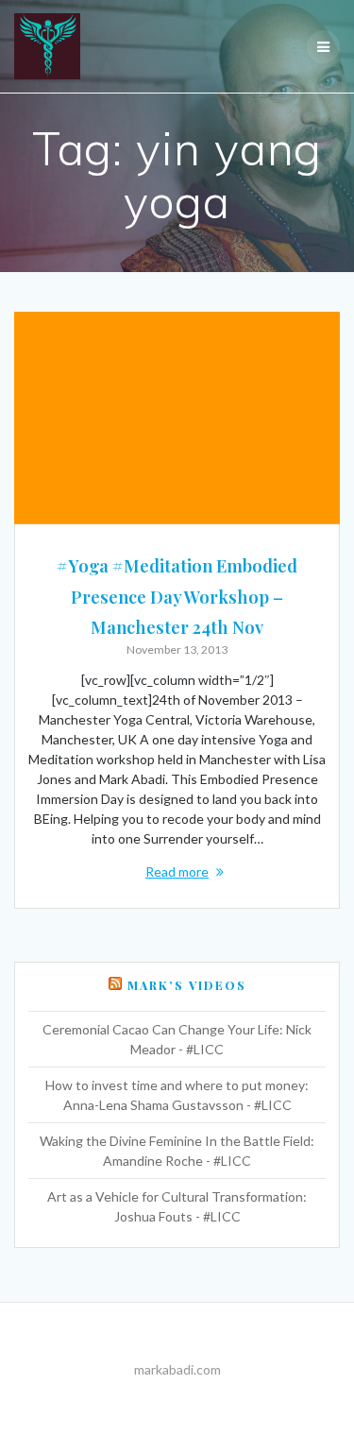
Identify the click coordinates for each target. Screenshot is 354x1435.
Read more (177, 871)
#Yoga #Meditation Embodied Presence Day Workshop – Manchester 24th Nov (177, 596)
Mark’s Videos (186, 985)
